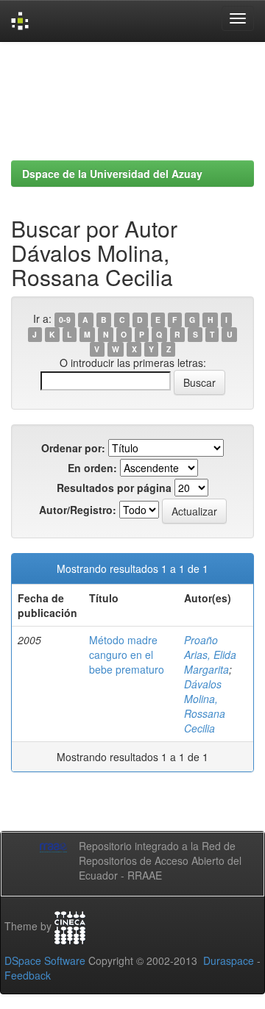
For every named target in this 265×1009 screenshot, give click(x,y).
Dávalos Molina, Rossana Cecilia (204, 706)
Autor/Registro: (77, 509)
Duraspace (228, 960)
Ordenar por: (73, 448)
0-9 (65, 319)
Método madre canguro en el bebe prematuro (126, 654)
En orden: (92, 467)
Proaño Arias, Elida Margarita (210, 654)
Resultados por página (114, 487)
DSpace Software (44, 960)
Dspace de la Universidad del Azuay (112, 173)
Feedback (27, 975)
